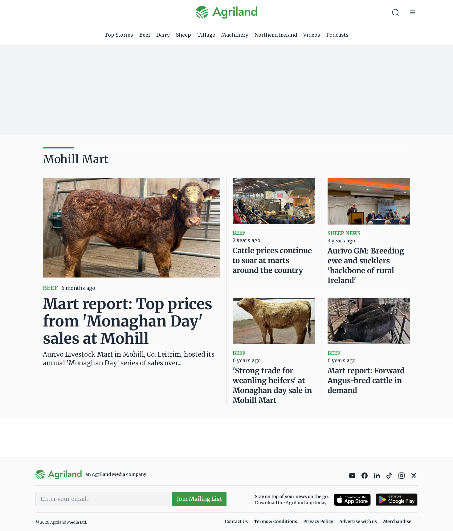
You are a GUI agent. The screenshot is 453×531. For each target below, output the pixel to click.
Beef (144, 35)
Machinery (234, 35)
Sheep (183, 35)
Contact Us (236, 521)
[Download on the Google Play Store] (397, 499)
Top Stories (118, 35)
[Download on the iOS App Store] (352, 499)
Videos (311, 35)
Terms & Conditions (275, 521)
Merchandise (397, 521)
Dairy (163, 35)
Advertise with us (358, 521)
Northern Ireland (276, 35)
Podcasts (337, 35)
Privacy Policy (318, 521)
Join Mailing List (199, 498)
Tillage (206, 35)
